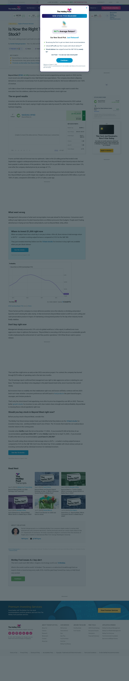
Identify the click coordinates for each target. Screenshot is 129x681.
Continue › (64, 60)
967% (64, 31)
